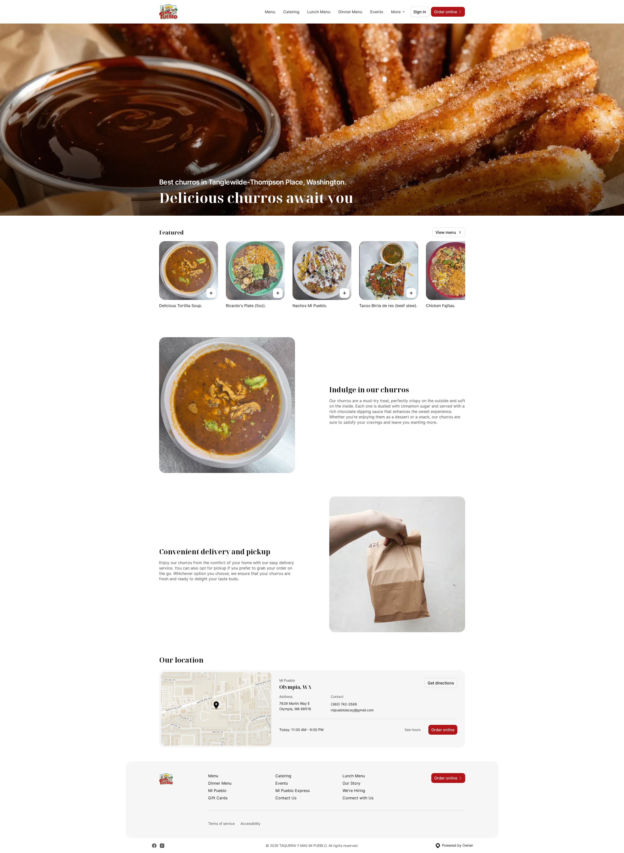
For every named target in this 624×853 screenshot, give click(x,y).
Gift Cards (218, 797)
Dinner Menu (350, 11)
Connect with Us (358, 797)
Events (376, 11)
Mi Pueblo (217, 790)
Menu (270, 11)
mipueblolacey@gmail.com (352, 710)
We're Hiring (354, 790)
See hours (412, 730)
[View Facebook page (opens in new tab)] (154, 846)
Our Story (351, 783)
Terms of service (221, 823)
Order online (442, 729)
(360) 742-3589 (344, 704)
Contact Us (285, 797)
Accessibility (250, 823)
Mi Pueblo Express (292, 790)
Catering (291, 11)
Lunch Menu (319, 11)
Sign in (419, 11)
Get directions (441, 682)
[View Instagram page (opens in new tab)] (162, 846)
